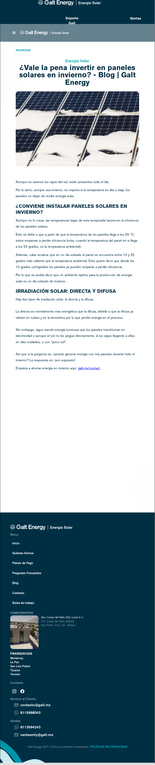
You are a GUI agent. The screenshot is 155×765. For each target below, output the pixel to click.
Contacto (18, 592)
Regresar (23, 50)
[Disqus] (77, 442)
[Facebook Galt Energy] (22, 691)
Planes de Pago (22, 562)
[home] (44, 33)
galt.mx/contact (89, 368)
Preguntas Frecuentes (26, 573)
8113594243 (30, 727)
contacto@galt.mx (35, 705)
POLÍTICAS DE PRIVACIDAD (108, 746)
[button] (14, 33)
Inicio (15, 543)
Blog (15, 582)
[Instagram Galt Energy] (14, 691)
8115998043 (30, 712)
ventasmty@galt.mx (36, 735)
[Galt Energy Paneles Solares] (69, 2)
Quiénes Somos (23, 553)
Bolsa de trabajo (23, 602)
